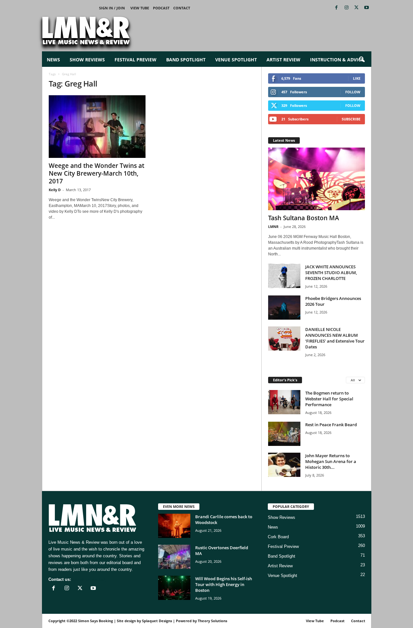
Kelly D (55, 189)
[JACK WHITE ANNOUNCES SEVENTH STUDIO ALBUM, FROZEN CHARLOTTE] (284, 276)
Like (356, 78)
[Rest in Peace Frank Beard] (284, 434)
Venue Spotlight (236, 60)
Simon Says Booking (95, 620)
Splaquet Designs (157, 620)
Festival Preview (135, 60)
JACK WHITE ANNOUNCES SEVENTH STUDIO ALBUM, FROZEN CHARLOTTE (331, 272)
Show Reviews (87, 60)
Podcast (161, 7)
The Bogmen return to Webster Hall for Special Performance (329, 398)
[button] (362, 60)
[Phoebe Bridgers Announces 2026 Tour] (284, 307)
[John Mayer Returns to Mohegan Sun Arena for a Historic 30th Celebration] (284, 465)
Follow (352, 91)
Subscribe (351, 119)
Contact (181, 7)
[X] (356, 8)
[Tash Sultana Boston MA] (316, 179)
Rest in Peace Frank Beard (331, 424)
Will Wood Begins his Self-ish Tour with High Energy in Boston (223, 584)
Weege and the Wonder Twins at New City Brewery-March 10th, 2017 (96, 173)
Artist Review (283, 60)
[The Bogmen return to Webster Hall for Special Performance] (284, 402)
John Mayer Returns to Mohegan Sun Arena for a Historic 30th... (330, 461)
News (53, 60)
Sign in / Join (112, 7)
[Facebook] (336, 8)
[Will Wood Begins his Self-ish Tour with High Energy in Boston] (174, 588)
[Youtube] (366, 8)
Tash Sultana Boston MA (303, 218)
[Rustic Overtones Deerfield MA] (174, 557)
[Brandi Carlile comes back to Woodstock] (174, 526)
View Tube (139, 7)
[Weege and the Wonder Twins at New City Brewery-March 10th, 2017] (97, 126)
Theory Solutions (212, 620)
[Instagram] (346, 8)
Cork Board (278, 536)
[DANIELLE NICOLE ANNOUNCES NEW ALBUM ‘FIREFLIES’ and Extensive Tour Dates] (284, 338)
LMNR (273, 226)
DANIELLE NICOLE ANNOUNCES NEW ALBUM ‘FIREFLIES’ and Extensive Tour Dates (335, 338)
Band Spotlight (186, 60)
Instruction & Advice (337, 60)
